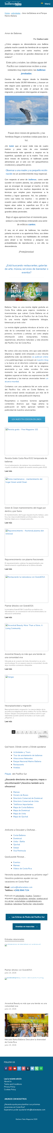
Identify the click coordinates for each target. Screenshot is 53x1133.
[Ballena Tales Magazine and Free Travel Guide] (13, 3)
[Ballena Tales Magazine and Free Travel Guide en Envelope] (32, 1069)
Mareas (16, 792)
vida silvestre (38, 904)
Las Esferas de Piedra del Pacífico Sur (26, 917)
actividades (15, 13)
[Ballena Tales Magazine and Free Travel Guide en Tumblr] (28, 1069)
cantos (31, 224)
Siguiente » (43, 736)
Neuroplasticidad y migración (18, 705)
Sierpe (16, 847)
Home (7, 13)
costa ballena (20, 901)
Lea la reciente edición (13, 1079)
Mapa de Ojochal (20, 816)
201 (45, 732)
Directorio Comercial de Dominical (28, 798)
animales (32, 898)
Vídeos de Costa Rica (22, 868)
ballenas (32, 179)
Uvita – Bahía (19, 841)
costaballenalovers (34, 901)
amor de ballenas (21, 898)
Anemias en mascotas (26, 926)
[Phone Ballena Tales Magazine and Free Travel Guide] (37, 1069)
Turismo (36, 896)
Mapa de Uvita (19, 813)
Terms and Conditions (13, 1084)
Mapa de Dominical (21, 810)
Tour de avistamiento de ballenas (27, 755)
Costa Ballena (19, 835)
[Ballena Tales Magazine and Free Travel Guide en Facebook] (6, 1069)
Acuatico (28, 896)
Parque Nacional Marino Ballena (27, 761)
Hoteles (16, 767)
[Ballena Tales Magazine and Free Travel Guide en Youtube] (15, 1069)
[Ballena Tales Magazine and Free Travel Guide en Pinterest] (23, 1069)
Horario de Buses (20, 795)
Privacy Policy (9, 1087)
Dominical (17, 838)
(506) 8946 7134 (22, 890)
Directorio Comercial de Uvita (26, 801)
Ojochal (16, 844)
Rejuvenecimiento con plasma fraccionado (24, 559)
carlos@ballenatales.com (21, 887)
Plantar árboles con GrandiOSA (19, 605)
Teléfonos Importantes (23, 804)
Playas (8, 773)
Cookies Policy (10, 1089)
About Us (8, 1081)
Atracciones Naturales (23, 758)
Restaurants (18, 764)
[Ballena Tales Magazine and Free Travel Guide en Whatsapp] (41, 1069)
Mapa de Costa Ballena (23, 807)
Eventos (16, 862)
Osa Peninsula (19, 850)
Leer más (9, 471)
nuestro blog (42, 360)
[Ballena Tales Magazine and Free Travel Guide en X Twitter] (19, 1069)
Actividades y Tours (21, 752)
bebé (11, 146)
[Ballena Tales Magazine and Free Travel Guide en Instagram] (10, 1069)
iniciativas (9, 904)
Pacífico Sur (27, 904)
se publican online (40, 357)
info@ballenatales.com (36, 1110)
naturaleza (17, 904)
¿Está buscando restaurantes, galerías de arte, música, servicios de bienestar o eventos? (26, 269)
